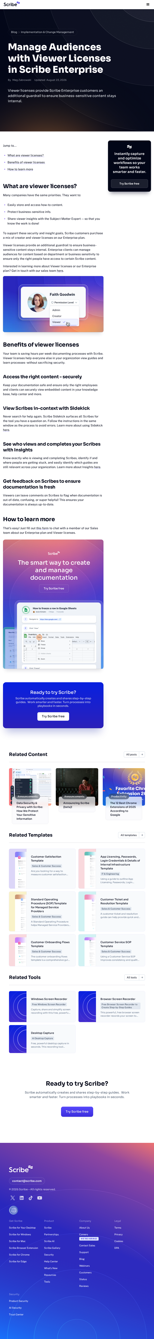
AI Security (15, 1307)
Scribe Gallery (52, 1248)
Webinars (84, 1265)
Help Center (51, 1261)
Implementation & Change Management (47, 32)
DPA (116, 1248)
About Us (84, 1227)
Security (49, 1254)
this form (42, 528)
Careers (88, 1236)
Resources (50, 1275)
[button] (148, 4)
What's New (50, 1268)
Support (84, 1252)
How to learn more (20, 169)
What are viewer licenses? (26, 155)
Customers (85, 1272)
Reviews (84, 1286)
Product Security (18, 1301)
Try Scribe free (54, 588)
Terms (117, 1227)
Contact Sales (87, 1245)
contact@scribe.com (27, 1181)
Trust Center (16, 1314)
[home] (11, 5)
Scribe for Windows (20, 1234)
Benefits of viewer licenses (26, 162)
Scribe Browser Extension (23, 1248)
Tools (47, 1281)
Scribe (47, 1227)
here (60, 270)
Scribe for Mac (17, 1241)
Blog (14, 32)
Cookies (118, 1241)
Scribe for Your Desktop (22, 1227)
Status (83, 1279)
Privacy (118, 1234)
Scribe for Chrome (19, 1254)
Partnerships (51, 1234)
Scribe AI (49, 1241)
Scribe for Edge (17, 1261)
